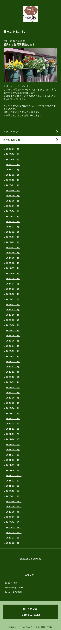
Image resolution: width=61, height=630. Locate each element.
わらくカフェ (23, 627)
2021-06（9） (13, 460)
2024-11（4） (13, 247)
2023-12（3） (13, 304)
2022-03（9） (13, 413)
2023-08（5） (13, 325)
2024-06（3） (13, 273)
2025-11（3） (13, 185)
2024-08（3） (13, 263)
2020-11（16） (13, 496)
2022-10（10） (13, 377)
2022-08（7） (13, 387)
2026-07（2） (13, 149)
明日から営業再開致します (19, 44)
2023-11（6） (13, 310)
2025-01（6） (13, 237)
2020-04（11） (13, 533)
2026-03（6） (13, 164)
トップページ (10, 131)
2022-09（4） (13, 382)
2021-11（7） (13, 434)
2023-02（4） (13, 356)
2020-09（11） (13, 507)
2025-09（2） (13, 196)
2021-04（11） (13, 470)
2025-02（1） (13, 232)
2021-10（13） (13, 439)
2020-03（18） (13, 538)
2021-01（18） (13, 486)
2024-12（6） (13, 242)
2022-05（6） (13, 403)
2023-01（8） (13, 361)
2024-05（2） (13, 278)
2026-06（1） (13, 154)
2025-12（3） (13, 180)
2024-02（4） (13, 294)
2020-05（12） (13, 527)
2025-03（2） (13, 227)
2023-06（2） (13, 336)
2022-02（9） (13, 418)
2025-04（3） (13, 221)
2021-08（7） (13, 450)
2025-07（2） (13, 206)
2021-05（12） (13, 465)
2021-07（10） (13, 455)
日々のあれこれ (11, 139)
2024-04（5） (13, 284)
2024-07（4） (13, 268)
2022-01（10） (13, 424)
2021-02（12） (13, 481)
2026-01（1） (13, 175)
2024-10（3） (13, 253)
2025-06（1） (13, 211)
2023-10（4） (13, 315)
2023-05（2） (13, 341)
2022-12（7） (13, 367)
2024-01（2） (13, 299)
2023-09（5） (13, 320)
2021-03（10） (13, 475)
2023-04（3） (13, 346)
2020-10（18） (13, 501)
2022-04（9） (13, 408)
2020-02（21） (13, 543)
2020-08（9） (13, 512)
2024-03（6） (13, 289)
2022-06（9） (13, 398)
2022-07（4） (13, 393)
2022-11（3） (13, 372)
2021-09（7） (13, 444)
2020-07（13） (13, 517)
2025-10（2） (13, 190)
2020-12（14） (13, 491)
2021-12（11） (13, 429)
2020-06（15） (13, 522)
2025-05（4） (13, 216)
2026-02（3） (13, 170)
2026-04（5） (13, 159)
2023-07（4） (13, 330)
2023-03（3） (13, 351)
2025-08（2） (13, 201)
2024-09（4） (13, 258)
